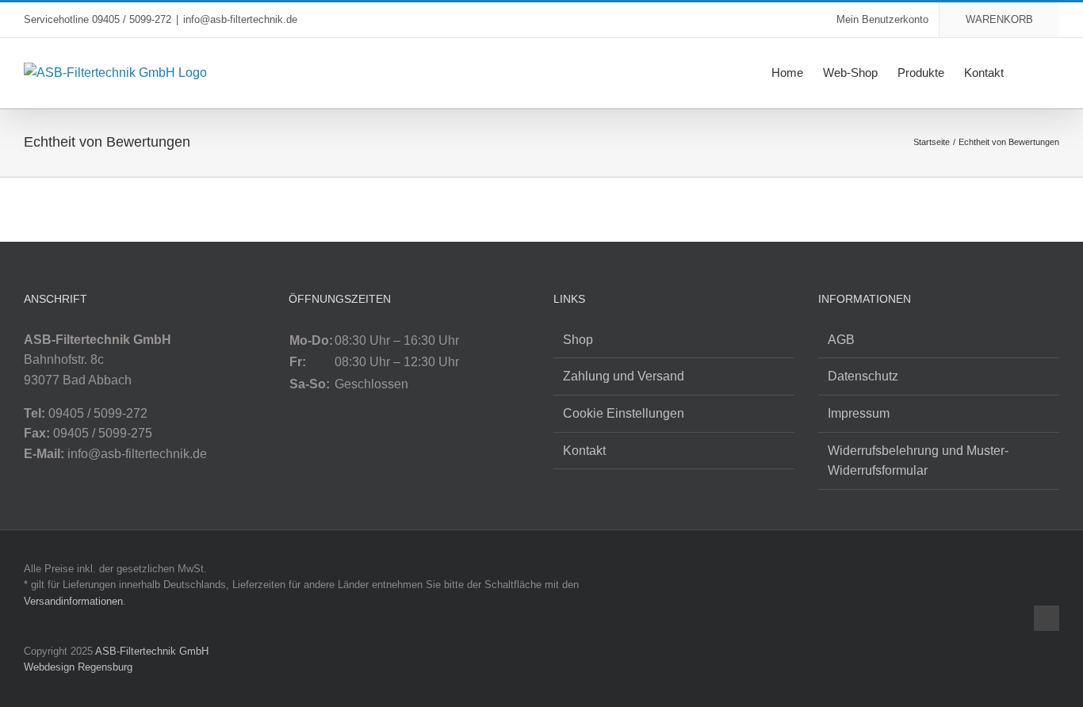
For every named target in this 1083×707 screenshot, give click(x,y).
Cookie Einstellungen (623, 413)
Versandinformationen (73, 601)
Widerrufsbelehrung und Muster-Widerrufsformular (918, 461)
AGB (841, 339)
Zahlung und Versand (623, 376)
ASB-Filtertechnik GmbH (152, 651)
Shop (578, 339)
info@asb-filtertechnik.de (240, 19)
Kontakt (584, 450)
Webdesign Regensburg (78, 667)
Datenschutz (863, 376)
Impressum (859, 413)
